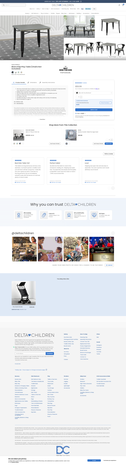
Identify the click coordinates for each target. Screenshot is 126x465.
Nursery (27, 13)
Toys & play (50, 381)
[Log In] (119, 5)
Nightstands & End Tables (21, 401)
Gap (82, 9)
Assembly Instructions (85, 339)
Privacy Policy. (15, 462)
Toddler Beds (34, 383)
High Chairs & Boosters (86, 383)
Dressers (33, 386)
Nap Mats (33, 412)
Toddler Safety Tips (69, 343)
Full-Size (66, 379)
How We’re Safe (68, 337)
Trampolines (51, 401)
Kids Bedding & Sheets (36, 401)
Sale (94, 8)
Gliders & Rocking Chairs (21, 388)
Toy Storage (51, 388)
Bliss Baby (88, 9)
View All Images (112, 56)
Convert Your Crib (84, 341)
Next (113, 188)
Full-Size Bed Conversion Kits (104, 381)
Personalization (95, 13)
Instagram (99, 345)
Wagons (58, 13)
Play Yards (82, 386)
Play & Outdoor (44, 13)
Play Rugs (50, 403)
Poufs (49, 416)
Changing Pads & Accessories (19, 415)
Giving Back (67, 354)
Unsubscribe (17, 363)
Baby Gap (17, 383)
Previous (109, 188)
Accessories (86, 13)
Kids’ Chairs (34, 392)
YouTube (99, 351)
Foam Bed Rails (35, 405)
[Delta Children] (34, 335)
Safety (38, 9)
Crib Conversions (55, 9)
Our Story (66, 351)
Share (120, 56)
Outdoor (50, 390)
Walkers (82, 388)
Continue (50, 353)
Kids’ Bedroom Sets (36, 379)
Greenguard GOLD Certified (71, 339)
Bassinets (17, 396)
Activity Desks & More (53, 392)
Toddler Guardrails (101, 379)
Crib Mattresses (19, 392)
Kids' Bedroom (34, 13)
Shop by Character (36, 410)
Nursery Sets (18, 379)
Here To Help (45, 9)
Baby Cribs (17, 381)
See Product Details (55, 143)
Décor (32, 396)
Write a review (108, 154)
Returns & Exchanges (85, 352)
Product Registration (85, 346)
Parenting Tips (65, 9)
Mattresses (71, 13)
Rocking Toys (51, 399)
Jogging (66, 381)
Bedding (79, 13)
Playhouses (50, 383)
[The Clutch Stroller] (24, 293)
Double (65, 383)
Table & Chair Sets (36, 394)
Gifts (78, 9)
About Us (32, 9)
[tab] (19, 82)
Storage (33, 390)
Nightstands (34, 388)
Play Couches (51, 396)
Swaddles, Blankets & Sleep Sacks (22, 418)
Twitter (98, 354)
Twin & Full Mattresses (36, 403)
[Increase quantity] (81, 97)
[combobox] (14, 5)
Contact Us (83, 357)
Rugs (16, 405)
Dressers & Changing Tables (22, 386)
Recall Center (67, 346)
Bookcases (17, 403)
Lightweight (67, 386)
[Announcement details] (46, 370)
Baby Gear (63, 13)
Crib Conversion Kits (20, 412)
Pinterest (99, 349)
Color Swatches (84, 359)
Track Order (83, 354)
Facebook (99, 347)
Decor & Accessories (20, 399)
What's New (73, 9)
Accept (94, 460)
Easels (49, 386)
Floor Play (50, 410)
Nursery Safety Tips (69, 341)
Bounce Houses (51, 405)
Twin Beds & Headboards (37, 381)
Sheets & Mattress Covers (21, 394)
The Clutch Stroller (18, 307)
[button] (12, 72)
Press (65, 356)
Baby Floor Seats (84, 390)
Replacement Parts (85, 343)
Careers (66, 359)
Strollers (53, 13)
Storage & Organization (21, 407)
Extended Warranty (85, 348)
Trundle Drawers (19, 410)
